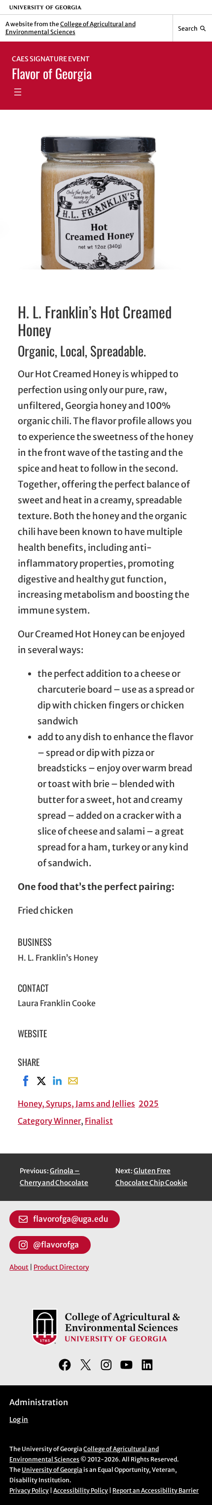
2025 (149, 1103)
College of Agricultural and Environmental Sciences (70, 28)
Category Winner (49, 1121)
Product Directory (61, 1267)
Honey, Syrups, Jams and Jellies (76, 1103)
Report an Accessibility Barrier (155, 1490)
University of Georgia (52, 1469)
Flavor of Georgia (52, 73)
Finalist (99, 1121)
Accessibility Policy (80, 1490)
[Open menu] (18, 92)
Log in (18, 1420)
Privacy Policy (29, 1490)
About (19, 1267)
